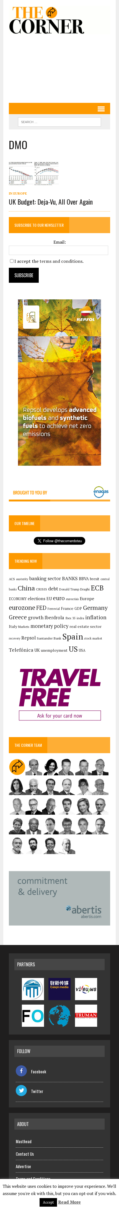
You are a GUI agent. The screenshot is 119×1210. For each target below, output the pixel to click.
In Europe (18, 193)
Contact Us (25, 1154)
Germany (95, 607)
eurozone (22, 607)
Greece (18, 617)
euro (59, 598)
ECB (97, 587)
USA (82, 650)
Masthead (24, 1141)
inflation (96, 617)
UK (37, 650)
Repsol (28, 638)
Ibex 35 (70, 618)
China (26, 588)
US (73, 649)
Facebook (38, 1071)
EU (49, 598)
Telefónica (21, 650)
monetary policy (49, 626)
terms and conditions (61, 261)
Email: (59, 242)
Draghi (85, 589)
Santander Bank (49, 638)
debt (53, 588)
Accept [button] (48, 1202)
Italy (13, 626)
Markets (23, 627)
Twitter (37, 1091)
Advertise (23, 1166)
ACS (12, 579)
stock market (93, 638)
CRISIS (41, 589)
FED (41, 608)
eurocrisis (72, 599)
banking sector (45, 578)
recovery (14, 638)
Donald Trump (69, 589)
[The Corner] (59, 20)
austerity (22, 579)
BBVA (84, 578)
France (67, 608)
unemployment (54, 650)
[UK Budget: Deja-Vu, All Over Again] (34, 184)
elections (36, 599)
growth (35, 617)
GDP (78, 608)
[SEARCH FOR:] (59, 121)
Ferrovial (54, 609)
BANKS (70, 578)
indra (80, 618)
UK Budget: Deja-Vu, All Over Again (51, 202)
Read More (69, 1202)
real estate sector (85, 626)
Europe (87, 598)
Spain (72, 636)
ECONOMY (18, 599)
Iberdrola (54, 618)
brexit (94, 578)
